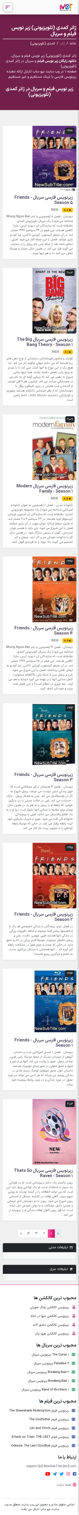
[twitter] (61, 1474)
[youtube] (47, 1474)
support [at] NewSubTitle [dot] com (51, 1466)
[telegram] (55, 1474)
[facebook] (74, 1474)
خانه (73, 43)
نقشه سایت (64, 1485)
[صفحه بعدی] (21, 1233)
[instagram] (68, 1474)
